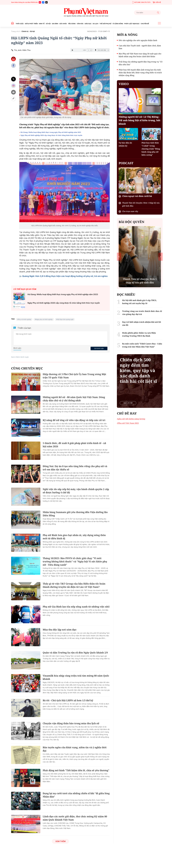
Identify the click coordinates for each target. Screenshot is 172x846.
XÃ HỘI (48, 23)
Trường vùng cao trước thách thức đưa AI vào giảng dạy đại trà (142, 312)
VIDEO (124, 84)
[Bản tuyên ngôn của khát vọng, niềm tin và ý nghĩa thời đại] (25, 755)
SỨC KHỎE (63, 23)
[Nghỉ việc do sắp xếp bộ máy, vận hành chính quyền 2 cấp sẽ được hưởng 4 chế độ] (25, 497)
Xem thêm (60, 841)
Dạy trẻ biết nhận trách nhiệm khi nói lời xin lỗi (141, 323)
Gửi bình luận (99, 348)
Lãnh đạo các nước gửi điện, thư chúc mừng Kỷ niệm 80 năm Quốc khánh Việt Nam (75, 818)
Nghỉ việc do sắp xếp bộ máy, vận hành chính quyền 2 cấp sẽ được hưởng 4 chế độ (76, 491)
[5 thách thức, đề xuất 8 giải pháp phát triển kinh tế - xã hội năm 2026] (25, 451)
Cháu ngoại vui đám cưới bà (137, 196)
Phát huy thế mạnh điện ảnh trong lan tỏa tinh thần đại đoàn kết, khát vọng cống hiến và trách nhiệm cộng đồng (140, 72)
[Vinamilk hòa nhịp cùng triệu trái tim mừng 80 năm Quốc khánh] (25, 683)
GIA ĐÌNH (55, 23)
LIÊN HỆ (158, 2)
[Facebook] (43, 2)
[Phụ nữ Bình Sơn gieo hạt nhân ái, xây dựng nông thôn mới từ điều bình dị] (25, 543)
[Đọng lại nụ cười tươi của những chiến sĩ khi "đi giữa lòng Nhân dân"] (25, 801)
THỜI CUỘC (20, 23)
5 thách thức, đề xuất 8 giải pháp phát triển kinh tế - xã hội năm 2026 (74, 445)
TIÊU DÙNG (72, 23)
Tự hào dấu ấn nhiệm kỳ (125, 144)
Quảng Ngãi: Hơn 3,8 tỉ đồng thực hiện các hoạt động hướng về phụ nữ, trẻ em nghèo (65, 276)
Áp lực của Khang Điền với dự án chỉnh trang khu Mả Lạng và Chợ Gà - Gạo (140, 279)
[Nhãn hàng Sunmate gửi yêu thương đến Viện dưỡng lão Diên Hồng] (25, 520)
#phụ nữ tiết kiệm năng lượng (131, 419)
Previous (119, 257)
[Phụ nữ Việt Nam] (86, 12)
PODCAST (126, 163)
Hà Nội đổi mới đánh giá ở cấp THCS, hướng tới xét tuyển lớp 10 (139, 302)
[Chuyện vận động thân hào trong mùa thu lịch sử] (25, 731)
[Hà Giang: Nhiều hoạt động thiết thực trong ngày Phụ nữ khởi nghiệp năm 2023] (19, 296)
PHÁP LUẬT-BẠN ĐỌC (131, 23)
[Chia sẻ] (13, 85)
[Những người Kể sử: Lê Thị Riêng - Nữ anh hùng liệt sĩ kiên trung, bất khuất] (140, 101)
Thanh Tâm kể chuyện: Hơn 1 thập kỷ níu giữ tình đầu (140, 204)
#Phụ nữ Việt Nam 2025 (128, 423)
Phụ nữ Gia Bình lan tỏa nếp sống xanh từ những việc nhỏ (76, 606)
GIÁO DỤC (88, 23)
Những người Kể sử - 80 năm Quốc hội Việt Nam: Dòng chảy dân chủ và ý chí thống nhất (74, 399)
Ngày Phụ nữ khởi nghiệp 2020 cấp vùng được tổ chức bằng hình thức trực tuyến (51, 135)
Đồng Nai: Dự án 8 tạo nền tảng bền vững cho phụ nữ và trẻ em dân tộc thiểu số (75, 468)
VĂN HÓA (80, 23)
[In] (13, 92)
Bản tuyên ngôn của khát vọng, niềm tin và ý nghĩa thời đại (74, 749)
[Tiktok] (46, 2)
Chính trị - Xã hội (28, 31)
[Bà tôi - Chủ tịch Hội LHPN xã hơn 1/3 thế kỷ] (25, 708)
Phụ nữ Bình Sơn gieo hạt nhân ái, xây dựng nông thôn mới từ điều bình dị (74, 537)
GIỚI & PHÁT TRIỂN (31, 23)
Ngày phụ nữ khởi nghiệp (44, 319)
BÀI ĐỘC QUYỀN (131, 222)
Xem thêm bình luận (20, 357)
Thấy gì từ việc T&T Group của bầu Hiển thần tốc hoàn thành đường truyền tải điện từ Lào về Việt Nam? (74, 585)
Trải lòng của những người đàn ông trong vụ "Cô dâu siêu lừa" (140, 63)
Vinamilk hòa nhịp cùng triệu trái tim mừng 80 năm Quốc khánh (76, 677)
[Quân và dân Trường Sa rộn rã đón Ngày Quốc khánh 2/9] (25, 660)
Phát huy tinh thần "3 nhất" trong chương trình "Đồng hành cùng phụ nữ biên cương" (151, 148)
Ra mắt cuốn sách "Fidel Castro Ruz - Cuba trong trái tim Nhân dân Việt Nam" (142, 345)
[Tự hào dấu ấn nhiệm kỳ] (128, 134)
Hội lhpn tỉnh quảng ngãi (65, 319)
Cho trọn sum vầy (130, 211)
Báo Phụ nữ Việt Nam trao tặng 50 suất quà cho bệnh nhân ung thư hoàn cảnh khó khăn (140, 55)
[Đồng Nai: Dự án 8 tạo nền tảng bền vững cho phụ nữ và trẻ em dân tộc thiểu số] (25, 474)
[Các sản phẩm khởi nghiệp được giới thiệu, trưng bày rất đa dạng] (64, 87)
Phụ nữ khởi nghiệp (24, 319)
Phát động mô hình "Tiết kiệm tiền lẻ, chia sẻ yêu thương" (76, 770)
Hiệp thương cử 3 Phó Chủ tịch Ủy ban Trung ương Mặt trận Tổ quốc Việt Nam (74, 376)
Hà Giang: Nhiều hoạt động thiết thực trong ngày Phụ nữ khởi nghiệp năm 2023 (50, 132)
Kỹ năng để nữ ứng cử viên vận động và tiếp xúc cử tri (74, 420)
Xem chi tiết (128, 403)
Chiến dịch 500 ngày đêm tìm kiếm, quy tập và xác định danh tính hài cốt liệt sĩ (138, 370)
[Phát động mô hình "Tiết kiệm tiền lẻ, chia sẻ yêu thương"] (25, 778)
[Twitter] (13, 79)
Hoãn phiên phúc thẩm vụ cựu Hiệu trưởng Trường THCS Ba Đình (139, 334)
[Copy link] (13, 98)
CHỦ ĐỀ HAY (127, 413)
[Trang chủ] (13, 23)
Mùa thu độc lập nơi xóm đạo (59, 629)
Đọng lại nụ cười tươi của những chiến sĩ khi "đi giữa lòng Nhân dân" (76, 795)
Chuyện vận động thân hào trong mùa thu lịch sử (71, 723)
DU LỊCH (95, 23)
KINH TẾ (41, 23)
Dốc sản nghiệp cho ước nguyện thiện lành (138, 40)
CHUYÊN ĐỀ (145, 23)
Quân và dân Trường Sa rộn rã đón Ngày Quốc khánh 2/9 (75, 652)
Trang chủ (15, 31)
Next (160, 257)
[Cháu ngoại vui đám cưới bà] (140, 180)
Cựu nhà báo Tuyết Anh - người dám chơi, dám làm (140, 47)
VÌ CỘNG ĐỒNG (118, 23)
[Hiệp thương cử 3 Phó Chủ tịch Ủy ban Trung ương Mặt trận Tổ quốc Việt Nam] (25, 382)
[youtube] (40, 2)
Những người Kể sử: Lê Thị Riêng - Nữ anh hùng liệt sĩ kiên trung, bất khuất (139, 120)
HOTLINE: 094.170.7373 (142, 2)
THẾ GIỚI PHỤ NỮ (105, 23)
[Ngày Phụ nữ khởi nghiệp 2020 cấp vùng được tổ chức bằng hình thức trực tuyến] (19, 305)
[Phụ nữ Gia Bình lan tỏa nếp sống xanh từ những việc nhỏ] (25, 614)
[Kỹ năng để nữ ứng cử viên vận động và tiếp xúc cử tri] (25, 428)
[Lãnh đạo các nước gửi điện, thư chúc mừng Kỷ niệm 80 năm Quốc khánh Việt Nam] (25, 824)
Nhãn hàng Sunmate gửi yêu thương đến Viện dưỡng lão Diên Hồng (75, 514)
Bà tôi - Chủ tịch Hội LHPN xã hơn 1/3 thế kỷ (68, 700)
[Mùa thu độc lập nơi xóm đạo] (25, 637)
